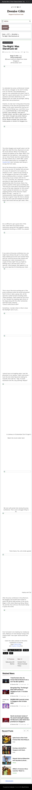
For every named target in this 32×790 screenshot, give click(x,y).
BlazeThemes (25, 787)
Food (14, 742)
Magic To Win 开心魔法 (14, 650)
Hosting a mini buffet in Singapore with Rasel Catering (19, 750)
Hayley (4, 162)
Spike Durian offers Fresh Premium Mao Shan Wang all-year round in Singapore (21, 739)
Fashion (15, 773)
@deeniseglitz (9, 781)
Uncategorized (7, 42)
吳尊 (11, 653)
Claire (8, 162)
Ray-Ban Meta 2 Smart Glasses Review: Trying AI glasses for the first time (14, 1)
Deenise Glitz (16, 11)
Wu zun (5, 653)
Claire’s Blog (18, 644)
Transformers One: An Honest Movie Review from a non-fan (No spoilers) (19, 679)
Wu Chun (25, 650)
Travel (14, 762)
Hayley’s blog (16, 646)
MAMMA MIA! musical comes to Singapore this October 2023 (19, 701)
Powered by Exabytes (8, 787)
